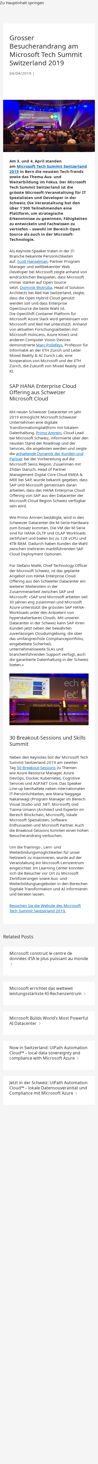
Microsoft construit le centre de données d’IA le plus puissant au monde (48, 955)
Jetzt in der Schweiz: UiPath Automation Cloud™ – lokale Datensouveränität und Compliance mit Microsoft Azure (48, 1088)
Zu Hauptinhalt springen (22, 2)
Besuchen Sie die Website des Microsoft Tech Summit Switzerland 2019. (45, 908)
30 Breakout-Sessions (36, 767)
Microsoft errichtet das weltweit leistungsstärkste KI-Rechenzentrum (46, 990)
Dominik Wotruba (36, 287)
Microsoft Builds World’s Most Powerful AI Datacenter (48, 1020)
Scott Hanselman (32, 261)
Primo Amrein (48, 432)
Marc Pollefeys (49, 344)
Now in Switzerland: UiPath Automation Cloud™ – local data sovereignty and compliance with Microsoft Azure (48, 1053)
